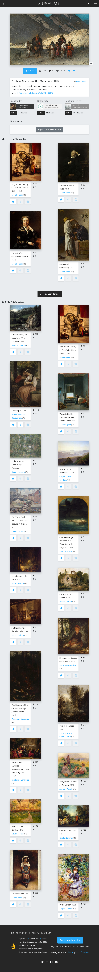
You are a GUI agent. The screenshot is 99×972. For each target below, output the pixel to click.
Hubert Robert (17, 583)
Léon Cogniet (65, 424)
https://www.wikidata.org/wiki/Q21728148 (35, 93)
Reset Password (82, 952)
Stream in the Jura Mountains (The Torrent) (19, 338)
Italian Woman (17, 893)
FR (24, 195)
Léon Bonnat (81, 81)
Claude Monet (17, 834)
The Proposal (17, 410)
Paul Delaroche (65, 551)
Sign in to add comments (49, 129)
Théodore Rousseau (20, 719)
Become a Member (70, 940)
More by (49, 294)
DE (69, 480)
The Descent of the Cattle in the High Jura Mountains (19, 708)
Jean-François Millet (67, 665)
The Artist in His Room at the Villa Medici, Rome (66, 417)
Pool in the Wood (66, 726)
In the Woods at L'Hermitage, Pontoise (18, 464)
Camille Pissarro (18, 472)
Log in (70, 952)
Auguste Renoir (65, 789)
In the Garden (65, 905)
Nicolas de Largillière (20, 780)
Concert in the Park (67, 830)
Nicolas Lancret (66, 838)
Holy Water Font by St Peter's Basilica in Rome (19, 187)
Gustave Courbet (18, 345)
